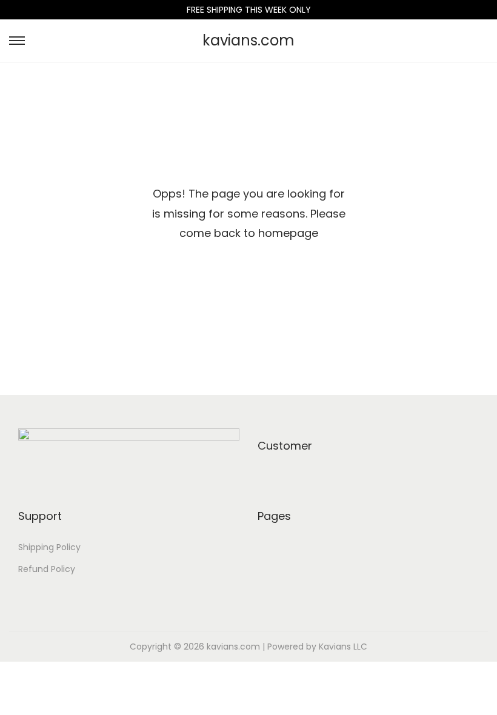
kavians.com (248, 40)
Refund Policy (46, 569)
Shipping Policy (49, 547)
